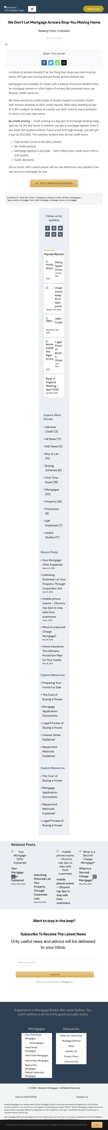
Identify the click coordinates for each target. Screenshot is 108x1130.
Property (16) (53, 501)
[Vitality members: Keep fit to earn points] (49, 288)
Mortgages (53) (52, 492)
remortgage (71, 200)
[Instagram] (54, 228)
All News (66, 197)
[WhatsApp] (57, 62)
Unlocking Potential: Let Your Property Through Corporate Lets (42, 886)
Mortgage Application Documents (58, 265)
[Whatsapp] (47, 234)
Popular (49, 254)
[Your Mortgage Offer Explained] (20, 852)
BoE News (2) (53, 446)
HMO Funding (58, 320)
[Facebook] (44, 62)
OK (96, 1125)
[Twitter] (51, 62)
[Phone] (60, 234)
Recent (59, 254)
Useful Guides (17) (52, 535)
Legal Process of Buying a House (58, 351)
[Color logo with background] (15, 7)
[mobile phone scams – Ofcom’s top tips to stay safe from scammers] (65, 852)
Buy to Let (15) (51, 456)
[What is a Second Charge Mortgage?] (88, 852)
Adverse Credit (54, 197)
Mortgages (75, 197)
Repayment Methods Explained (49, 751)
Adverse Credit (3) (51, 429)
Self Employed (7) (53, 523)
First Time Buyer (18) (51, 480)
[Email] (64, 62)
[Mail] (53, 234)
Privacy (66, 982)
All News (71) (53, 439)
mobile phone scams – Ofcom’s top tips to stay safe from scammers (53, 608)
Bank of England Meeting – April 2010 (52, 384)
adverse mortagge (20, 200)
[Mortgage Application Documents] (49, 263)
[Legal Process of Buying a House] (49, 342)
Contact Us (82, 1096)
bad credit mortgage (39, 200)
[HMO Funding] (49, 319)
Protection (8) (52, 511)
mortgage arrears (57, 200)
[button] (13, 877)
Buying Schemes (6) (53, 468)
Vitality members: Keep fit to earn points (58, 297)
